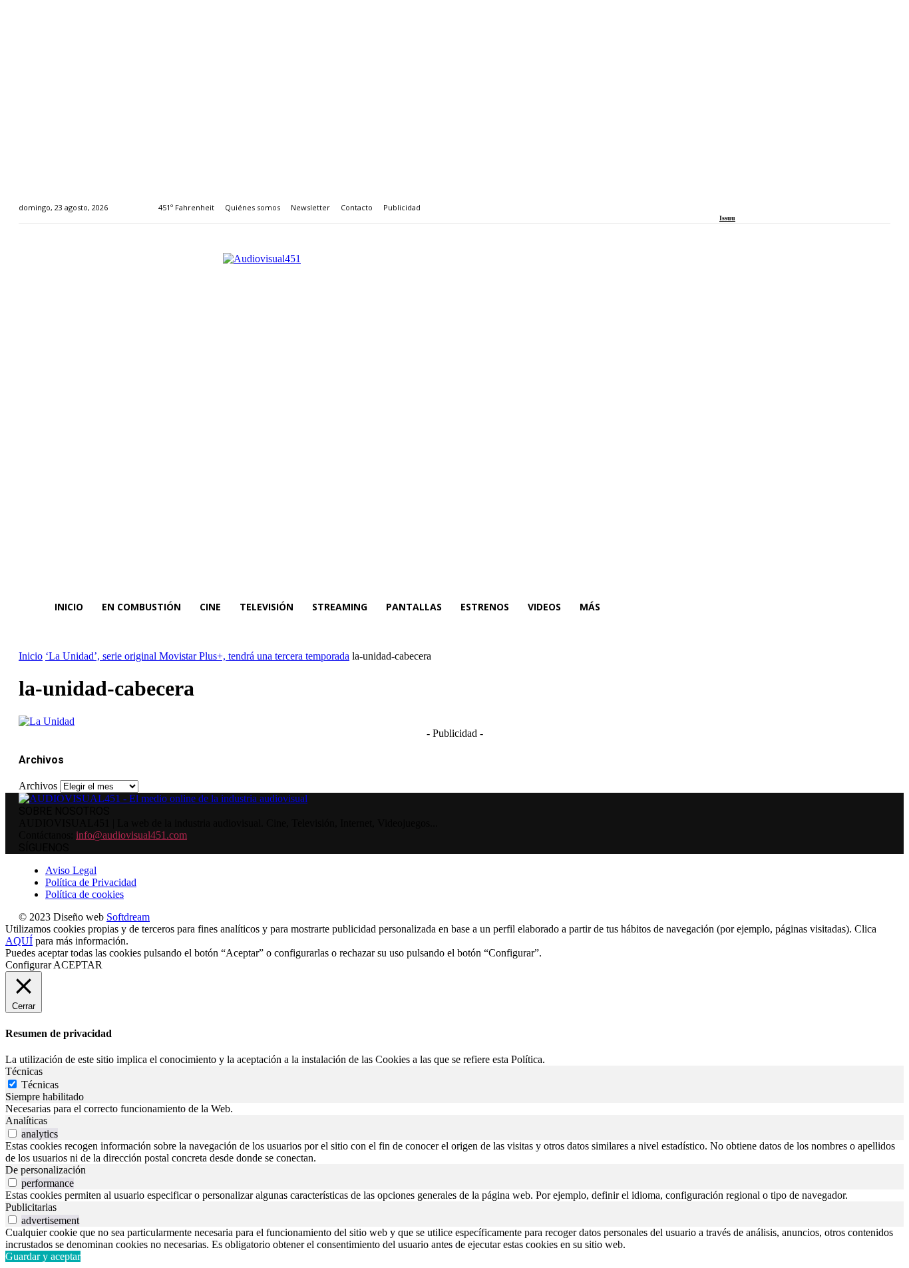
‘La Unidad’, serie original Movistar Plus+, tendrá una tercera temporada (197, 656)
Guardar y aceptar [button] (43, 1256)
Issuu (727, 218)
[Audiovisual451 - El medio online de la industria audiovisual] (454, 414)
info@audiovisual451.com (131, 835)
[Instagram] (739, 200)
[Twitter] (769, 200)
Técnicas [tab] (24, 1071)
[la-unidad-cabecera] (47, 721)
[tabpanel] (454, 1109)
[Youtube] (784, 200)
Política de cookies (84, 894)
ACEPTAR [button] (77, 964)
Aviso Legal (70, 870)
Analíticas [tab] (26, 1120)
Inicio (31, 656)
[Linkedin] (754, 200)
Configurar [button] (28, 964)
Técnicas (40, 1084)
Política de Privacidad (90, 882)
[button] (874, 607)
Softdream (128, 917)
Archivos (38, 785)
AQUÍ (19, 941)
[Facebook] (723, 200)
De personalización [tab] (45, 1169)
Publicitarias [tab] (31, 1207)
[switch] (12, 1133)
